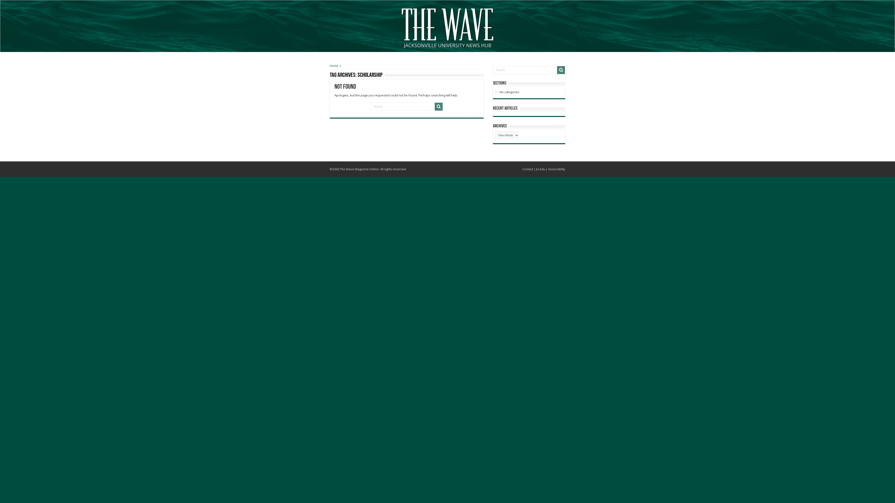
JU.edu (540, 169)
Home (334, 66)
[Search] (439, 107)
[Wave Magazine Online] (447, 27)
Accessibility (556, 169)
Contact (527, 169)
